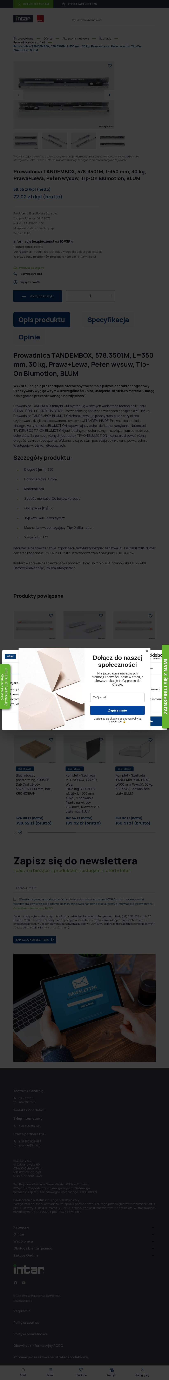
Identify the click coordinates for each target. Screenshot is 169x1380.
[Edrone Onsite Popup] (84, 690)
